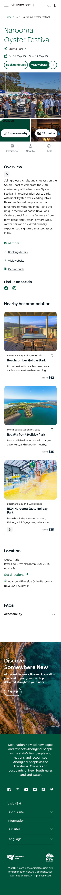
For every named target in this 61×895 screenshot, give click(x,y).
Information (16, 820)
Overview (12, 151)
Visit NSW (14, 803)
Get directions (14, 574)
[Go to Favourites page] (55, 5)
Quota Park (16, 49)
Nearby (30, 151)
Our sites (13, 829)
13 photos (48, 133)
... (17, 17)
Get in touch (16, 269)
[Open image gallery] (30, 95)
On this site (15, 812)
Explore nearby (17, 133)
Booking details (16, 64)
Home (8, 17)
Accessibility (13, 614)
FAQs (49, 151)
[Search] (49, 6)
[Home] (21, 5)
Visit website (39, 64)
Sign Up (13, 691)
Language (14, 839)
